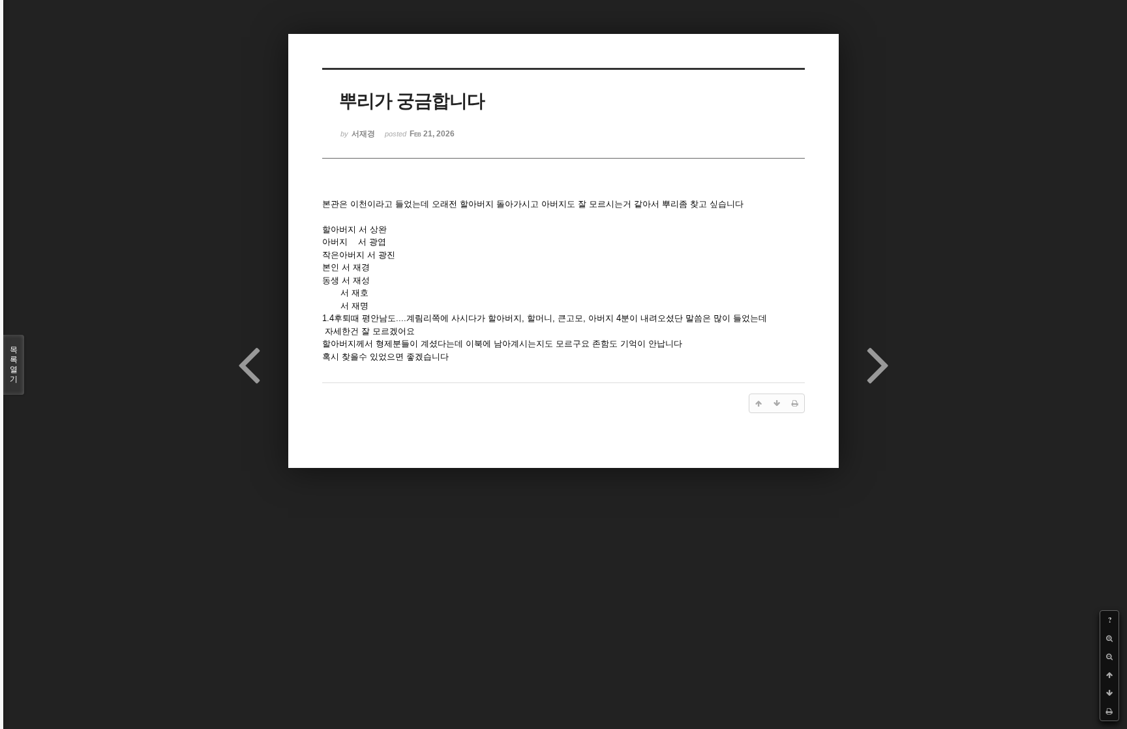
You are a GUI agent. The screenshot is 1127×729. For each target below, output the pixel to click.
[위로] (1109, 675)
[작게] (1109, 656)
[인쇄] (1109, 711)
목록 (14, 364)
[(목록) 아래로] (1109, 693)
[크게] (1109, 638)
